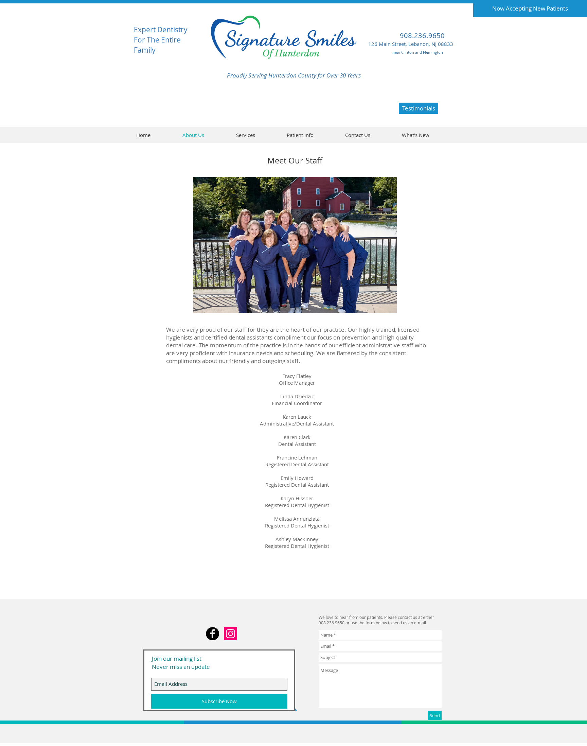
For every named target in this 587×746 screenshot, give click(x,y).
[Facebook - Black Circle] (212, 633)
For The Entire (157, 40)
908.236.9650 (422, 35)
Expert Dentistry (161, 29)
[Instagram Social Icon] (230, 633)
